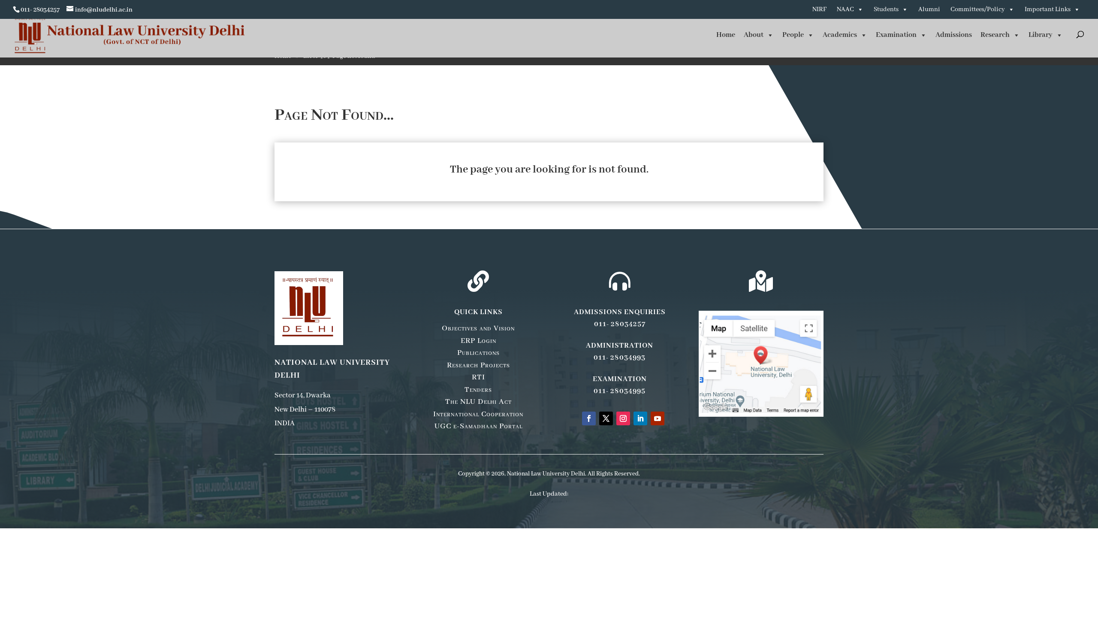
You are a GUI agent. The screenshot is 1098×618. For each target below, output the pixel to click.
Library (1041, 34)
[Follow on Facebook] (589, 418)
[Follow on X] (606, 418)
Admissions (953, 34)
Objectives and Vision (478, 328)
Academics (840, 34)
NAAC (845, 9)
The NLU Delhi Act (478, 401)
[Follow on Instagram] (623, 418)
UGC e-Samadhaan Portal (478, 426)
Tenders (478, 389)
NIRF (819, 9)
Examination (896, 34)
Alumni (929, 9)
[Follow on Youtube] (657, 418)
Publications (478, 352)
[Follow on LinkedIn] (640, 418)
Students (886, 9)
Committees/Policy (977, 9)
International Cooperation (478, 414)
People (793, 34)
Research (995, 34)
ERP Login (478, 340)
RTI (478, 377)
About (753, 34)
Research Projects (478, 365)
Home (725, 34)
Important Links (1048, 9)
